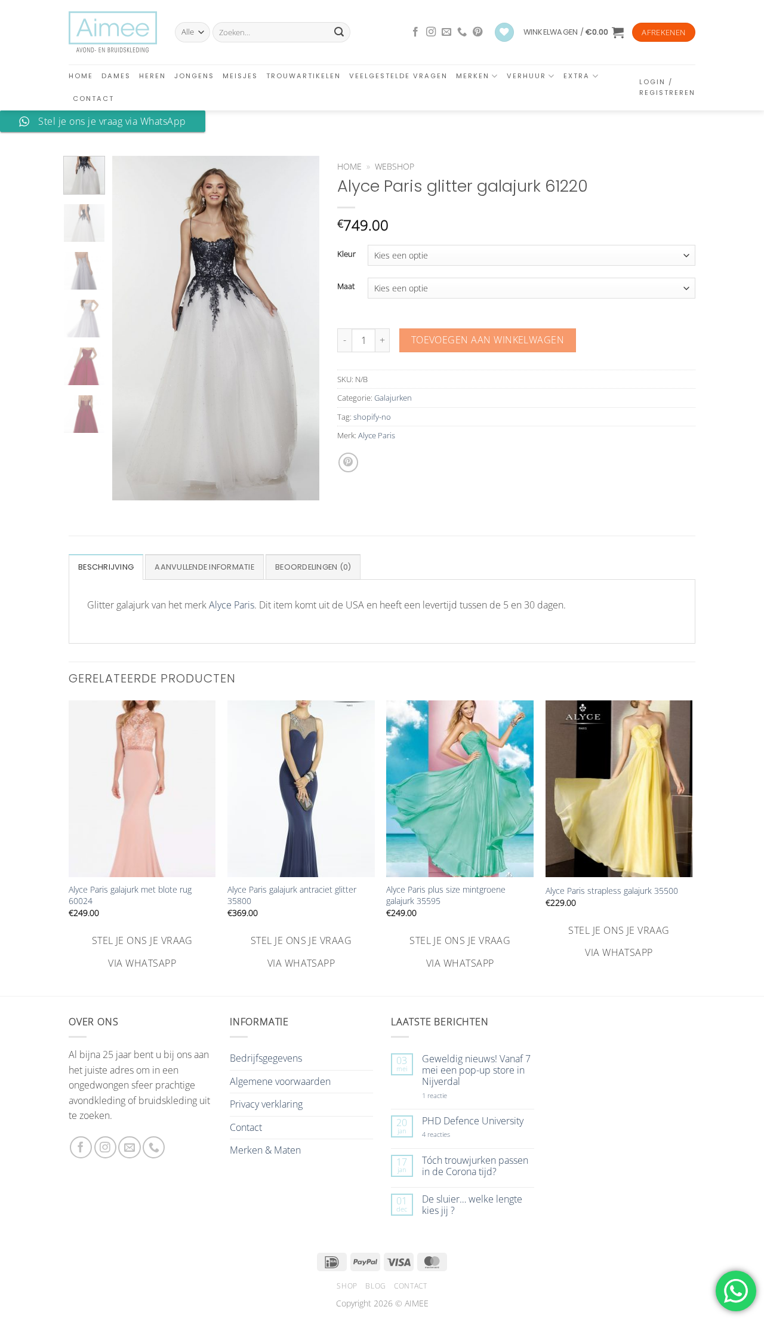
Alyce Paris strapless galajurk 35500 (612, 891)
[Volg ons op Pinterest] (477, 32)
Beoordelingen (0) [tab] (313, 567)
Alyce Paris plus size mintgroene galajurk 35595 (446, 895)
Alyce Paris (376, 435)
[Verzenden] (339, 32)
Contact (93, 98)
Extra (576, 76)
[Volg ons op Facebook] (415, 32)
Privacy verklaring (266, 1104)
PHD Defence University (472, 1121)
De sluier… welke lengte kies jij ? (472, 1205)
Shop (347, 1286)
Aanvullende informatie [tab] (204, 567)
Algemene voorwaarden (280, 1081)
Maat (346, 286)
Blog (375, 1286)
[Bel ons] (462, 32)
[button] (573, 32)
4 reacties (450, 1134)
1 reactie (447, 1095)
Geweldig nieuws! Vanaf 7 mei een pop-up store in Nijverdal (476, 1070)
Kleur (346, 254)
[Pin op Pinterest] (348, 462)
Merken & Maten (265, 1150)
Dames (116, 76)
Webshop (394, 166)
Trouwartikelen (303, 76)
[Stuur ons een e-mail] (446, 32)
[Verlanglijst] (504, 32)
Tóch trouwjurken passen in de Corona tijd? (475, 1166)
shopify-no (372, 416)
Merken (472, 76)
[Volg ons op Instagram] (431, 32)
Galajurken (393, 397)
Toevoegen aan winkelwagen (488, 339)
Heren (152, 76)
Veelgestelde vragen (398, 76)
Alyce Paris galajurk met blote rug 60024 (130, 895)
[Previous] (131, 328)
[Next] (300, 328)
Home (81, 76)
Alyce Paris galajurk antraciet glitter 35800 (291, 895)
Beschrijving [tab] (106, 567)
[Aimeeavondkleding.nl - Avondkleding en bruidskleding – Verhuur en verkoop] (113, 32)
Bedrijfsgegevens (266, 1058)
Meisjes (240, 76)
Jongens (194, 76)
